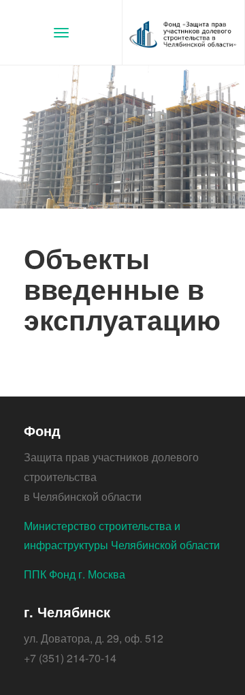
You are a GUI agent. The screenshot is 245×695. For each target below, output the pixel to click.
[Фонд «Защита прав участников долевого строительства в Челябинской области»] (183, 32)
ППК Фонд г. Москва (74, 574)
